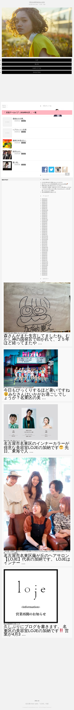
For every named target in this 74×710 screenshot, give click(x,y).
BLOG (37, 64)
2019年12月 (45, 210)
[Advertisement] (37, 87)
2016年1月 (44, 260)
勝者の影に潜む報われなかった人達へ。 (52, 185)
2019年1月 (44, 218)
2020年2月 (44, 208)
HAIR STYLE (36, 68)
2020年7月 (44, 202)
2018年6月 (44, 226)
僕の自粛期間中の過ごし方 (49, 192)
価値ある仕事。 (19, 119)
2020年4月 (44, 205)
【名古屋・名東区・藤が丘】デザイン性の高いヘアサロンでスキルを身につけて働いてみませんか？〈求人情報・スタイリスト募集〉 (56, 189)
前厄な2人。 (17, 151)
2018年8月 (44, 223)
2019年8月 (44, 211)
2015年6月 (44, 271)
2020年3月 (44, 207)
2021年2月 (44, 199)
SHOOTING (37, 72)
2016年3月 (44, 257)
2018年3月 (44, 231)
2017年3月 (44, 242)
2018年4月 (44, 229)
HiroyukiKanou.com (37, 2)
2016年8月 (44, 254)
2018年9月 (44, 221)
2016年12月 (45, 247)
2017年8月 (44, 241)
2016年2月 (44, 258)
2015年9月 (44, 266)
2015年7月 (44, 270)
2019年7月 (44, 213)
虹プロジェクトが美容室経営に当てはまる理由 (54, 184)
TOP (36, 60)
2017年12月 (45, 236)
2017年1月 (44, 245)
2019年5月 (44, 215)
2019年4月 (44, 216)
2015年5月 (44, 273)
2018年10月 (45, 220)
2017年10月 (45, 239)
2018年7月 (44, 224)
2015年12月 (45, 262)
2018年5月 (44, 228)
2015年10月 (45, 265)
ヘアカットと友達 (19, 130)
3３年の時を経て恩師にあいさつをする (52, 182)
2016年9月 (44, 252)
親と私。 (16, 162)
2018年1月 (44, 234)
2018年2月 (44, 232)
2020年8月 (44, 200)
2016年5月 (44, 255)
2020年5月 (44, 203)
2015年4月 (44, 275)
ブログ (23, 121)
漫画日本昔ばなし (19, 140)
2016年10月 (45, 250)
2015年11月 (45, 263)
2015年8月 (44, 268)
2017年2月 (44, 244)
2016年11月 (45, 249)
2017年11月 (45, 237)
